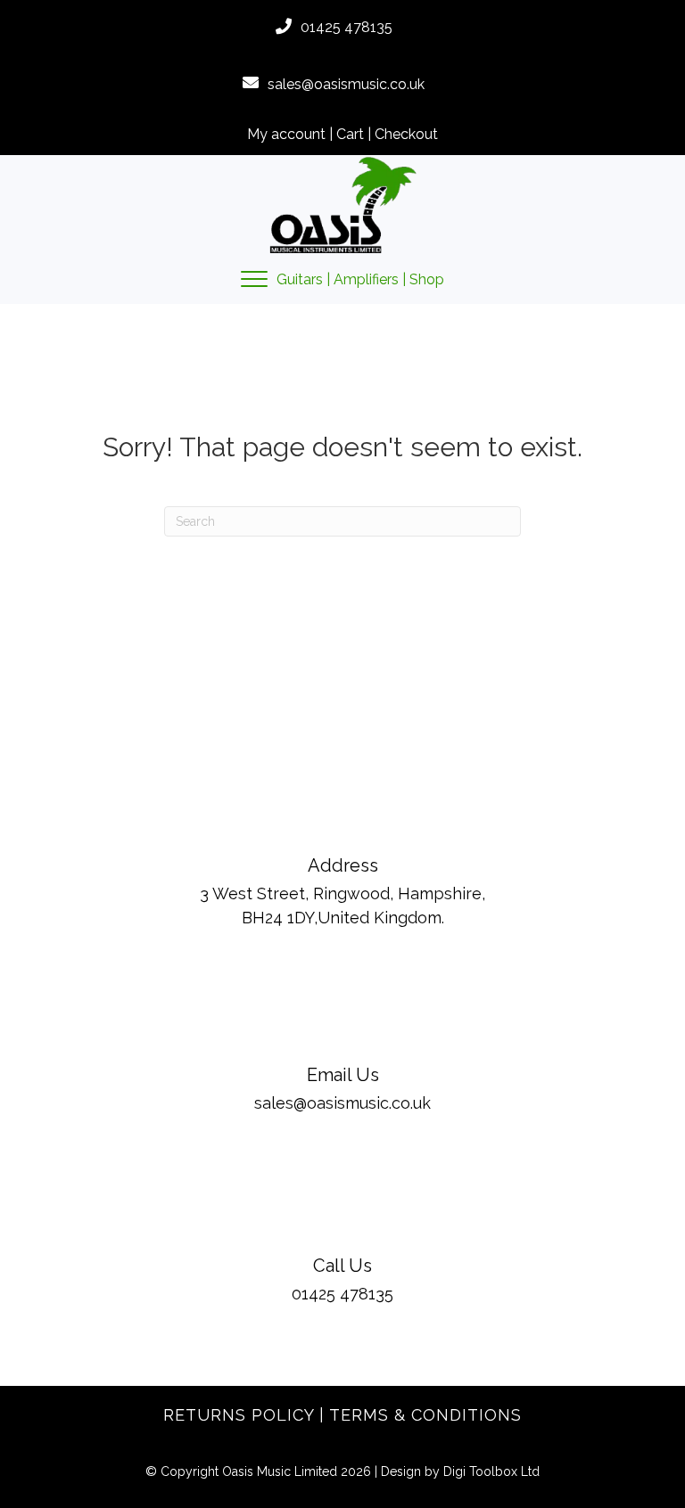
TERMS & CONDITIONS (425, 1415)
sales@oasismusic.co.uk (346, 84)
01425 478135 (346, 27)
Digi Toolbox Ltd (491, 1471)
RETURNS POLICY (238, 1415)
